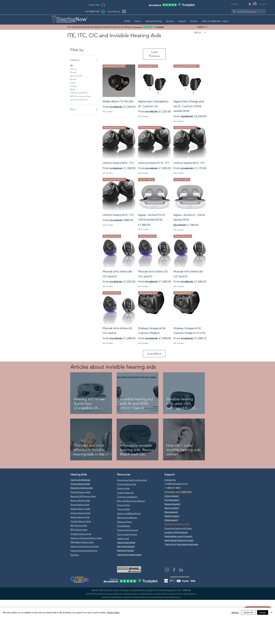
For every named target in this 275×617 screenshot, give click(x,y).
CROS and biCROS (78, 92)
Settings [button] (235, 612)
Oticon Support (171, 496)
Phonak (73, 72)
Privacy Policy (113, 612)
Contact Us (169, 480)
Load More (154, 353)
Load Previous (154, 54)
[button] (250, 3)
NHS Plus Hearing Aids (80, 96)
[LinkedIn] (181, 570)
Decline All (248, 612)
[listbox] (200, 32)
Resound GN (76, 75)
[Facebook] (174, 570)
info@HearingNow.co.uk (176, 484)
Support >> (202, 27)
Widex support (171, 520)
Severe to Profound (79, 99)
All (71, 65)
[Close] (271, 612)
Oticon (73, 69)
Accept (263, 612)
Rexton (73, 79)
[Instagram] (167, 570)
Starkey (73, 86)
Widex (73, 89)
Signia (73, 82)
